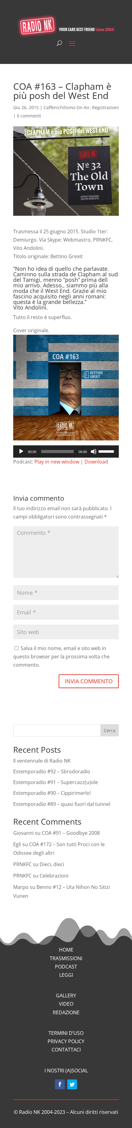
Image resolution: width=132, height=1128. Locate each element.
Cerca (109, 730)
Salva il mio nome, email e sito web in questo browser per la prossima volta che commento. (61, 656)
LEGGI (66, 975)
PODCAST (66, 966)
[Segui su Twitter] (72, 1084)
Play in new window (56, 461)
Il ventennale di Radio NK (42, 760)
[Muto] (94, 451)
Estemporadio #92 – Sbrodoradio (51, 771)
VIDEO (66, 1003)
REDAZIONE (66, 1012)
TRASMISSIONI (66, 958)
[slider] (107, 450)
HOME (66, 949)
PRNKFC (22, 864)
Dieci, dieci (52, 864)
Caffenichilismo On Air (67, 107)
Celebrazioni (54, 875)
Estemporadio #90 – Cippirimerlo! (52, 793)
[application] (66, 451)
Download (96, 461)
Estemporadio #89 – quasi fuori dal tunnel (61, 804)
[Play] (21, 451)
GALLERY (66, 995)
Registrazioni (105, 107)
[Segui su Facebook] (60, 1084)
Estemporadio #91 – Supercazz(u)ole (55, 782)
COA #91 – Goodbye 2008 (71, 833)
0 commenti (29, 116)
